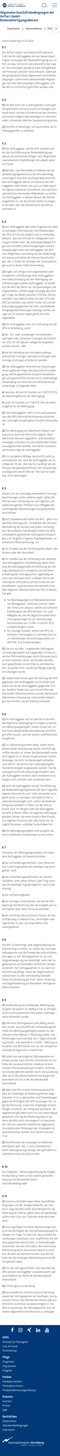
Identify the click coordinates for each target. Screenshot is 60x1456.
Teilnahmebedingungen (15, 1425)
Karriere (7, 1401)
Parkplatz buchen (12, 1381)
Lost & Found (10, 1346)
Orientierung (10, 1350)
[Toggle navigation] (54, 5)
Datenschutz (9, 1421)
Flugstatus (8, 1361)
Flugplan (7, 1370)
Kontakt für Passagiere (15, 1341)
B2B (5, 1410)
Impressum (9, 1429)
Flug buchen (9, 1366)
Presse (6, 1405)
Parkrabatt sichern (13, 1385)
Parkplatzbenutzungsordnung (19, 1390)
